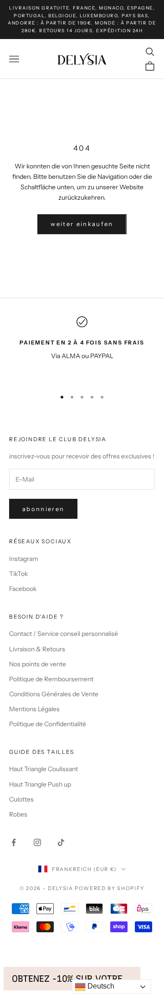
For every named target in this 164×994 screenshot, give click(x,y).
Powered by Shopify (109, 888)
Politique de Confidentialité (47, 724)
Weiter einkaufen (82, 223)
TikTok (18, 574)
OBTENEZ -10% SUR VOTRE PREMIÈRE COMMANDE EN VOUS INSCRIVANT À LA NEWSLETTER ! (72, 978)
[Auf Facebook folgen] (13, 842)
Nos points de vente (37, 664)
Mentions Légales (34, 709)
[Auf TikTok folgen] (61, 842)
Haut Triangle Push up (40, 784)
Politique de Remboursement (51, 679)
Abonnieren (43, 508)
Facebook (22, 589)
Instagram (23, 559)
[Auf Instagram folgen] (37, 842)
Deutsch (100, 986)
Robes (18, 814)
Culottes (21, 799)
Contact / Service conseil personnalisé (63, 634)
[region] (82, 348)
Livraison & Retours (37, 649)
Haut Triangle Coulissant (43, 769)
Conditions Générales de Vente (53, 694)
